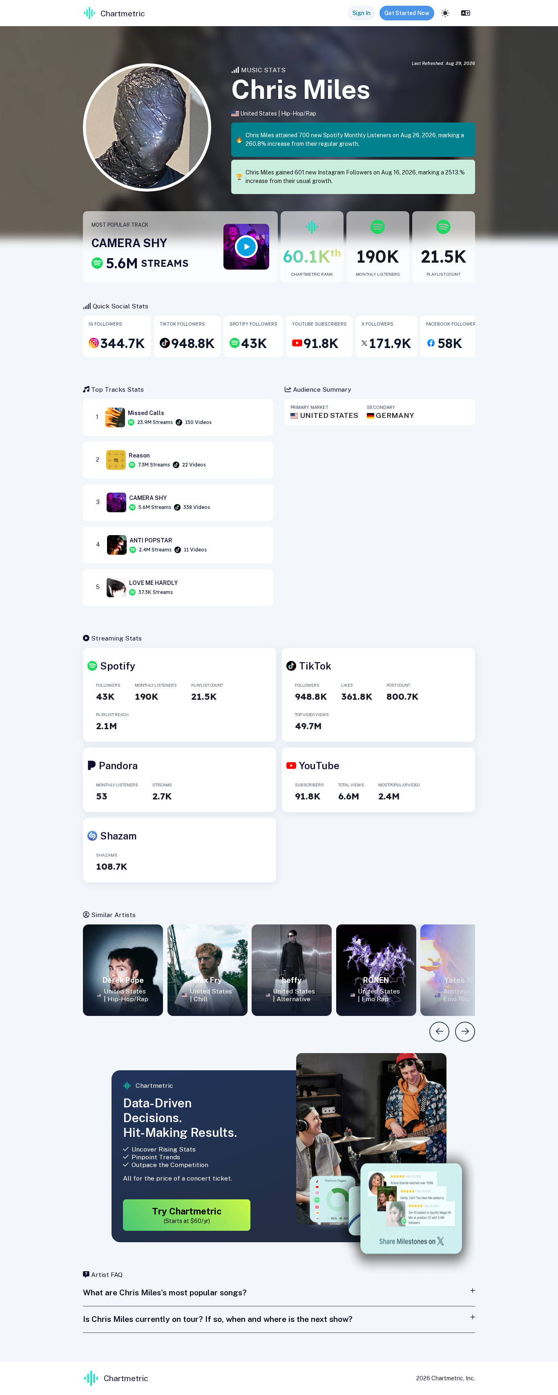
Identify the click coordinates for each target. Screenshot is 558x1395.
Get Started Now (406, 13)
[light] (445, 13)
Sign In (362, 13)
